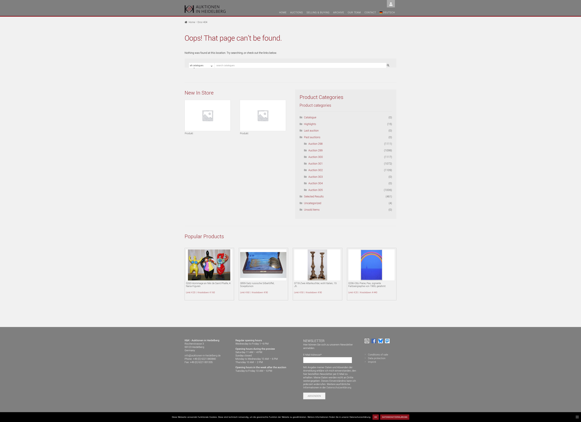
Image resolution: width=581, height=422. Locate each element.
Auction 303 (315, 176)
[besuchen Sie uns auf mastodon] (387, 341)
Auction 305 (315, 190)
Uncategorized (312, 203)
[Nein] (577, 417)
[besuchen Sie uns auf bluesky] (380, 341)
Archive (338, 12)
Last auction (311, 130)
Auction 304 (315, 183)
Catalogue (310, 117)
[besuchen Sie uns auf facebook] (373, 341)
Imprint (372, 362)
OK (375, 417)
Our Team (354, 12)
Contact (370, 12)
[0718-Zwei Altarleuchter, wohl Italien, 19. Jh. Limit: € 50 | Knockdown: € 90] (317, 265)
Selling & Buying (318, 12)
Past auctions (312, 137)
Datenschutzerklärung (339, 387)
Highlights (310, 124)
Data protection (376, 358)
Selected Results (314, 196)
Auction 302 (315, 170)
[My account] (390, 3)
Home (283, 12)
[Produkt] (208, 115)
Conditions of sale (378, 354)
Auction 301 (315, 163)
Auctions (296, 12)
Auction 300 (315, 157)
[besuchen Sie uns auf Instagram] (367, 341)
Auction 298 (315, 143)
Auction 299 (315, 150)
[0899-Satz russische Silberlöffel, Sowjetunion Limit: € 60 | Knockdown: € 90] (263, 265)
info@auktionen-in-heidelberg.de (203, 355)
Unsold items (312, 209)
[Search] (388, 65)
